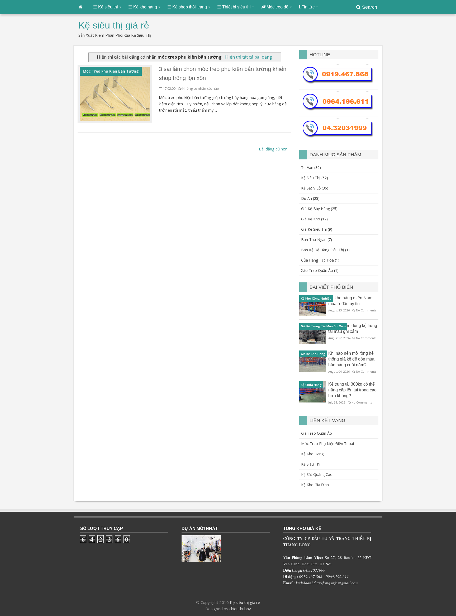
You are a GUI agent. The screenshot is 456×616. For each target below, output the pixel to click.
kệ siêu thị (310, 177)
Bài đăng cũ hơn (273, 148)
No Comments (366, 310)
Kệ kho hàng (312, 453)
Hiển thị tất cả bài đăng (248, 57)
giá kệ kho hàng (313, 354)
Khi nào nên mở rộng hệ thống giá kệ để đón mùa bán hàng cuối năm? (351, 359)
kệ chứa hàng (311, 385)
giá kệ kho (310, 218)
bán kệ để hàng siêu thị (322, 249)
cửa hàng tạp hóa (317, 260)
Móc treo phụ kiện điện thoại (327, 443)
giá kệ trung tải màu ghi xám (323, 326)
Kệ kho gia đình (315, 484)
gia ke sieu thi (314, 229)
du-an (306, 198)
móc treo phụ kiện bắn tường (111, 71)
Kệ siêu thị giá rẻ (245, 602)
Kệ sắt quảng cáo (316, 474)
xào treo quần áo (317, 270)
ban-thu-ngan (313, 239)
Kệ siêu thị (310, 464)
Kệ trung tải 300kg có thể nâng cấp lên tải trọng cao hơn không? (352, 390)
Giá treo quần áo (316, 433)
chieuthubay (240, 608)
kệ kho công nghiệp (316, 298)
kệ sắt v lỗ (311, 188)
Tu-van (307, 167)
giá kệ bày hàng (315, 208)
